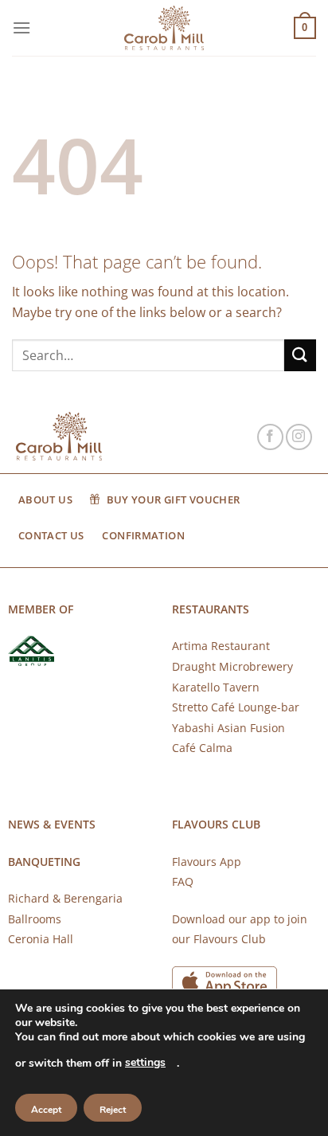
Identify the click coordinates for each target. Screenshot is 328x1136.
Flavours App (206, 861)
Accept (46, 1109)
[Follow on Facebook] (270, 437)
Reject (113, 1109)
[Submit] (300, 354)
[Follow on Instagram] (299, 437)
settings (145, 1062)
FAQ (182, 881)
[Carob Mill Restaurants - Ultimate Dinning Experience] (164, 28)
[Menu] (21, 27)
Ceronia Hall (40, 938)
